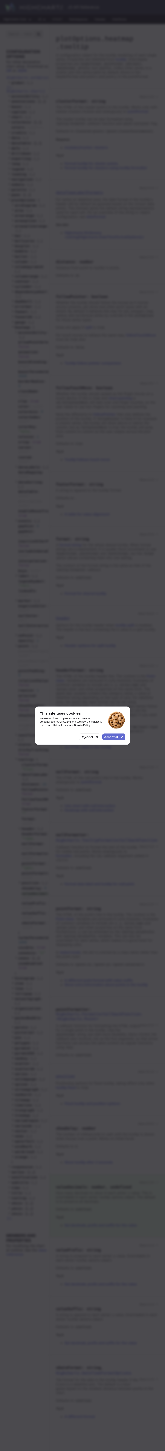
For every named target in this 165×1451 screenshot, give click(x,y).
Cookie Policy (82, 725)
